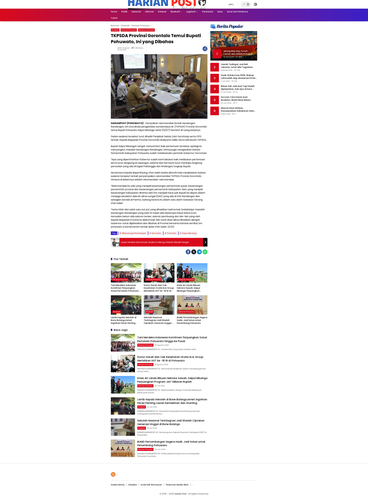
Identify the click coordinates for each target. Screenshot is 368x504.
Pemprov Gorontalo (146, 30)
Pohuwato (171, 233)
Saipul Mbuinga (189, 233)
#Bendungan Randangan (134, 233)
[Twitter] (193, 251)
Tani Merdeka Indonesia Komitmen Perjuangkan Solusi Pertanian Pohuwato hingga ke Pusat (125, 288)
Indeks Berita (117, 484)
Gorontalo (156, 233)
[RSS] (113, 474)
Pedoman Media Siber (177, 484)
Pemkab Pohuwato (128, 30)
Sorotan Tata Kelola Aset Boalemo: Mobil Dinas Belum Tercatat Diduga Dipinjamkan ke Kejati (238, 98)
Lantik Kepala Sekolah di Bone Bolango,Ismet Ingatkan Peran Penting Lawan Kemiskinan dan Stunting (123, 320)
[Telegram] (199, 251)
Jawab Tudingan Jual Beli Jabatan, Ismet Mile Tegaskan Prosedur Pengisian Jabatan (237, 66)
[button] (248, 4)
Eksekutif (115, 30)
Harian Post (181, 493)
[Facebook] (188, 251)
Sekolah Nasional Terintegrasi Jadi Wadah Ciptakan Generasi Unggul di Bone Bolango (159, 320)
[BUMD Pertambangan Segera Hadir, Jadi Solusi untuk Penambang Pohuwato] (192, 305)
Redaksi (133, 484)
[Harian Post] (167, 4)
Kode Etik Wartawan (151, 484)
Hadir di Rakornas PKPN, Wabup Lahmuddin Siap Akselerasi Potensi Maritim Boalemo (239, 77)
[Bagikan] (205, 48)
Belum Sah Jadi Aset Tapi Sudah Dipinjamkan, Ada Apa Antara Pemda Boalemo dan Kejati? (238, 87)
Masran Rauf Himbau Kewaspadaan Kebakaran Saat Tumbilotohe (237, 109)
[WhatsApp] (205, 251)
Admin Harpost (123, 48)
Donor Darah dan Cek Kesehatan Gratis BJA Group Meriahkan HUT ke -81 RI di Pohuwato (159, 288)
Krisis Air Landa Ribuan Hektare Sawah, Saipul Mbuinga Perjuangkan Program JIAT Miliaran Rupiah (188, 288)
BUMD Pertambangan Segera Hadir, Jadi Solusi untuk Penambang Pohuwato (192, 320)
